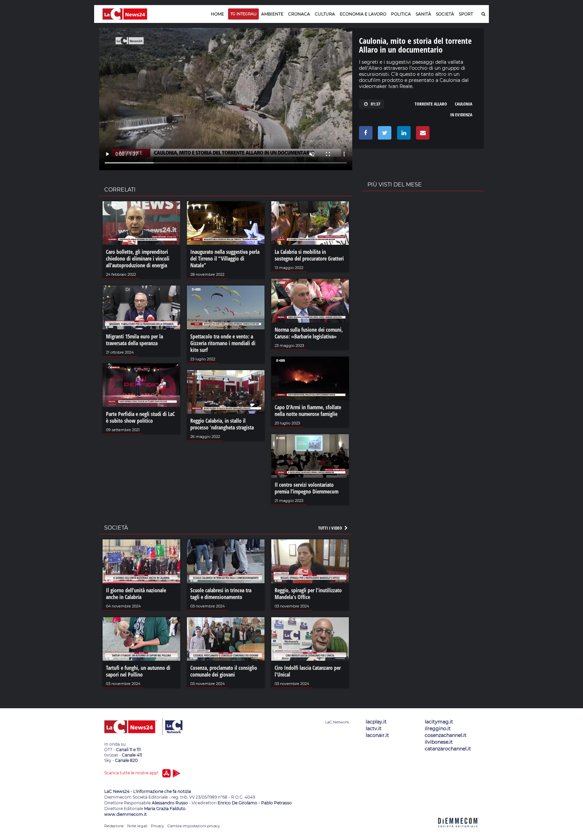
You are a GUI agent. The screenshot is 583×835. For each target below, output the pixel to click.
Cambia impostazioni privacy (193, 826)
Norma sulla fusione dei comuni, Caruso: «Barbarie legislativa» (309, 333)
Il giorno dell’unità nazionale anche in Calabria (136, 594)
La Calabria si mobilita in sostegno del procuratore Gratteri (309, 255)
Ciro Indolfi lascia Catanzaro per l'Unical (308, 671)
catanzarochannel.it (448, 749)
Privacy (157, 826)
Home (217, 14)
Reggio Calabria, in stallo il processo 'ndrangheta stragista (222, 424)
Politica (401, 14)
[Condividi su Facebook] (364, 134)
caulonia (463, 104)
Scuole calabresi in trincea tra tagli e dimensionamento (220, 594)
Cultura (325, 14)
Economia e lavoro (363, 14)
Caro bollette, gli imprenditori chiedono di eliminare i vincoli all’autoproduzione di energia (137, 258)
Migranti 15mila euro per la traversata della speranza (134, 340)
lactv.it (374, 728)
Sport (466, 14)
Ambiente (272, 14)
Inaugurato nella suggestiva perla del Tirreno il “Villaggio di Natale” (224, 258)
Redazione (114, 826)
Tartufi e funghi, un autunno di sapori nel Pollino (138, 671)
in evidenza (461, 115)
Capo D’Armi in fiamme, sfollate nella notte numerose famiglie (308, 411)
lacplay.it (376, 722)
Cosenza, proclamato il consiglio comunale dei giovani (223, 671)
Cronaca (299, 14)
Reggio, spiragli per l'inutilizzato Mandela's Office (308, 594)
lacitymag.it (439, 722)
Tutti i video (330, 528)
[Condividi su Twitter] (383, 134)
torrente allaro (431, 104)
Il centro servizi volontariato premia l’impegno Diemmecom (306, 488)
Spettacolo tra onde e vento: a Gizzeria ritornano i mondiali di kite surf (222, 343)
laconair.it (377, 735)
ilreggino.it (438, 728)
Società (445, 14)
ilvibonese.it (439, 742)
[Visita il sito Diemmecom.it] (458, 831)
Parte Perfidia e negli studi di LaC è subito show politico (140, 417)
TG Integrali (243, 13)
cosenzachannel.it (446, 735)
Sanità (423, 14)
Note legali (137, 826)
